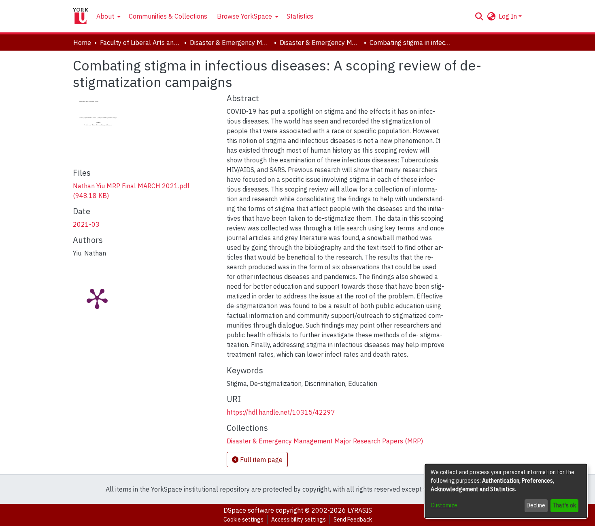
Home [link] (82, 42)
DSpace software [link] (248, 510)
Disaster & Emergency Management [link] (230, 42)
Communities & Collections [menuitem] (168, 16)
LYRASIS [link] (360, 510)
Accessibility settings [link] (298, 519)
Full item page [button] (260, 460)
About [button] (105, 16)
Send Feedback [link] (353, 519)
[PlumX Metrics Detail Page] (97, 298)
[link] (325, 441)
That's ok (564, 505)
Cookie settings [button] (243, 519)
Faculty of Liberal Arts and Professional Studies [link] (140, 42)
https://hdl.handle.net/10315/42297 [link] (281, 412)
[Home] (80, 16)
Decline (536, 505)
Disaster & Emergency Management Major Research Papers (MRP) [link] (320, 42)
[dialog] (506, 491)
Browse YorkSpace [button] (244, 16)
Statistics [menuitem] (300, 16)
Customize (444, 505)
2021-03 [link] (86, 224)
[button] (479, 16)
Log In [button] (508, 16)
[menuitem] (108, 16)
